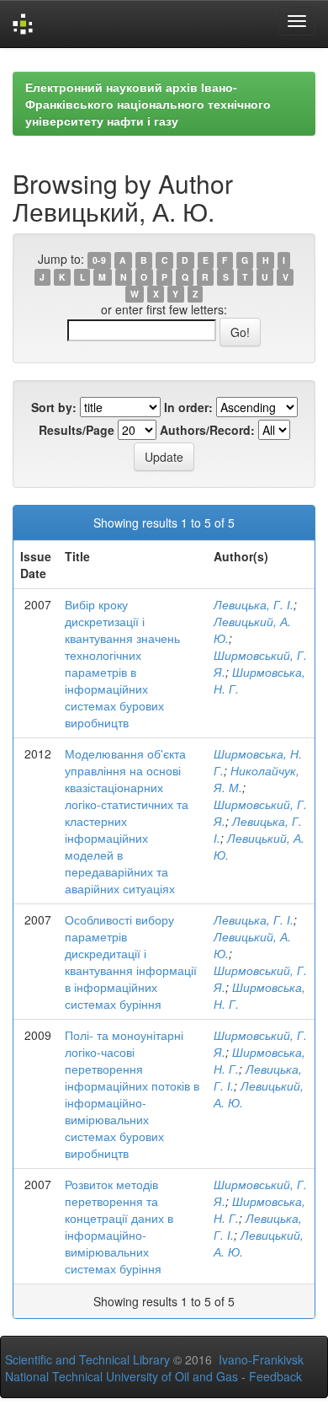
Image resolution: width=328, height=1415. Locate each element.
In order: (188, 407)
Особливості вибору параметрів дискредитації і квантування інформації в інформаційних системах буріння (131, 961)
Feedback (275, 1376)
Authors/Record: (207, 429)
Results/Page (76, 429)
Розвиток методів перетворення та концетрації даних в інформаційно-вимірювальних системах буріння (119, 1226)
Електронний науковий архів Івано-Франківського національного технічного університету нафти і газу (148, 103)
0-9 (99, 260)
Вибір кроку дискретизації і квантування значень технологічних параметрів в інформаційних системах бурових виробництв (122, 663)
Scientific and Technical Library (87, 1359)
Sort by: (54, 407)
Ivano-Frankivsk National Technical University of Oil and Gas (154, 1368)
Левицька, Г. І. (254, 604)
